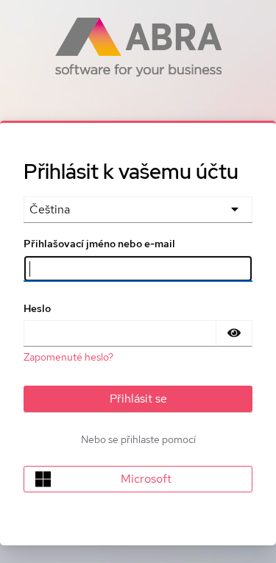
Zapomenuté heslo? (68, 357)
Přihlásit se (138, 398)
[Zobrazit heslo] (234, 333)
